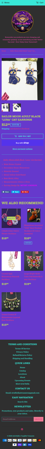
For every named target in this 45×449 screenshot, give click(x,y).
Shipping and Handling (22, 359)
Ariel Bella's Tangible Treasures (23, 436)
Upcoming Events (22, 381)
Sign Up (38, 419)
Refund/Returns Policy (22, 355)
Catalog (22, 371)
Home (4, 51)
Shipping (5, 129)
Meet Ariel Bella (22, 384)
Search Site (22, 402)
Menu (6, 3)
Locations (22, 374)
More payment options (22, 149)
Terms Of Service (22, 349)
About (22, 377)
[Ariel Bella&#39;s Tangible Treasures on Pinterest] (22, 430)
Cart (41, 3)
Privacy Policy (22, 352)
